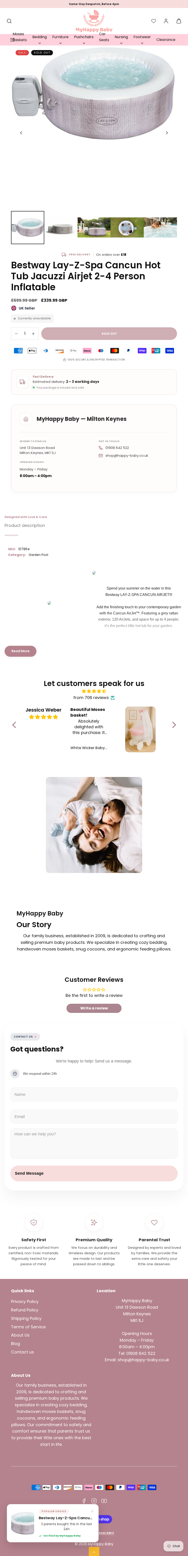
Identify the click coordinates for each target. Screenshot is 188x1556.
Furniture (60, 37)
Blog (15, 1343)
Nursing (121, 37)
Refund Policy (24, 1310)
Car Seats (104, 37)
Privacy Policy (25, 1301)
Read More (20, 651)
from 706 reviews (91, 697)
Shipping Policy (26, 1318)
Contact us (22, 1352)
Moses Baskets (20, 37)
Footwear (142, 37)
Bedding (39, 37)
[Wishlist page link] (153, 21)
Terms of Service (28, 1327)
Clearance (165, 39)
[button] (12, 39)
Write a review (94, 1008)
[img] (94, 691)
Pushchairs (84, 37)
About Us (20, 1335)
